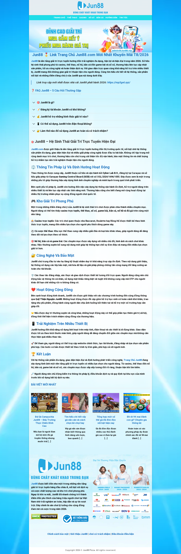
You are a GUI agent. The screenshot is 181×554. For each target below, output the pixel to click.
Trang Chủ (59, 18)
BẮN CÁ (100, 18)
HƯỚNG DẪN (111, 18)
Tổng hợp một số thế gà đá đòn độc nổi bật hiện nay (106, 419)
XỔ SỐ (91, 18)
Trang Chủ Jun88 (133, 360)
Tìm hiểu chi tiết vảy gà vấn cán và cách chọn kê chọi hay (75, 419)
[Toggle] (34, 103)
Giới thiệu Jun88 (78, 534)
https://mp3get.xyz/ (118, 82)
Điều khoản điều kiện (123, 534)
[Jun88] (90, 7)
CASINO (83, 18)
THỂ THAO (72, 18)
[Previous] (30, 421)
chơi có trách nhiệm (99, 534)
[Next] (150, 421)
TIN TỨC (123, 18)
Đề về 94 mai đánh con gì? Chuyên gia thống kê (137, 419)
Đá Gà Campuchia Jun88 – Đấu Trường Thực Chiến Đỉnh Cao (44, 421)
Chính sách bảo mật (58, 534)
